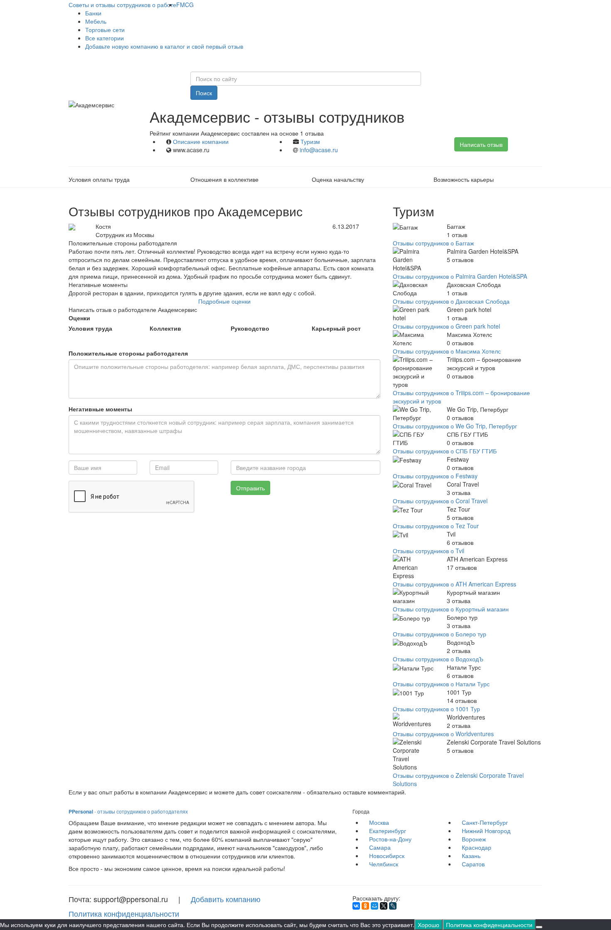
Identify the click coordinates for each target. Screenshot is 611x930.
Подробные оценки (224, 301)
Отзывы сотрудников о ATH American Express (454, 584)
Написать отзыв (481, 144)
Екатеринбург (387, 830)
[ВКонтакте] (356, 906)
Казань (471, 855)
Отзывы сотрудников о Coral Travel (440, 501)
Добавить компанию (226, 898)
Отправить (250, 488)
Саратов (473, 864)
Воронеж (474, 839)
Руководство (250, 328)
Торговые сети (105, 29)
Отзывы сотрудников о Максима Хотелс (447, 351)
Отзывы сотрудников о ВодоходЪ (438, 659)
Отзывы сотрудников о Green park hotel (446, 326)
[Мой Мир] (374, 906)
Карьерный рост (336, 328)
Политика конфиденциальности (124, 913)
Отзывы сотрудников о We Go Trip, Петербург (455, 426)
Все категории (104, 38)
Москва (379, 822)
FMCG (185, 4)
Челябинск (383, 864)
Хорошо (428, 924)
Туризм (310, 141)
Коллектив (165, 328)
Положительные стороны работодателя (128, 353)
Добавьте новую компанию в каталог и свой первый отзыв (164, 46)
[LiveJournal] (393, 906)
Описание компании (201, 141)
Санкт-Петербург (485, 822)
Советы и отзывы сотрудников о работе (122, 4)
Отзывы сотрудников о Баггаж (433, 243)
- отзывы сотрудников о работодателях (128, 811)
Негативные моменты (100, 409)
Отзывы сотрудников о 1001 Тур (436, 709)
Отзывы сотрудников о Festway (435, 476)
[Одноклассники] (365, 906)
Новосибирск (386, 855)
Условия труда (90, 328)
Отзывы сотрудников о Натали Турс (441, 684)
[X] (383, 906)
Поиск (204, 93)
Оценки (79, 318)
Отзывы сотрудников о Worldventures (443, 734)
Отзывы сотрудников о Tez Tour (436, 526)
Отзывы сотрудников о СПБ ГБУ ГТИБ (445, 451)
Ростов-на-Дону (390, 839)
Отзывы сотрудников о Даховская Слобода (451, 301)
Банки (93, 13)
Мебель (95, 21)
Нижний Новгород (486, 830)
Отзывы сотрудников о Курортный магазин (451, 609)
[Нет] (539, 927)
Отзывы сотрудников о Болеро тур (439, 634)
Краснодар (476, 847)
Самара (380, 847)
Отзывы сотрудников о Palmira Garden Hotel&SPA (460, 276)
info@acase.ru (319, 150)
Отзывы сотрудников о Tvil (428, 551)
